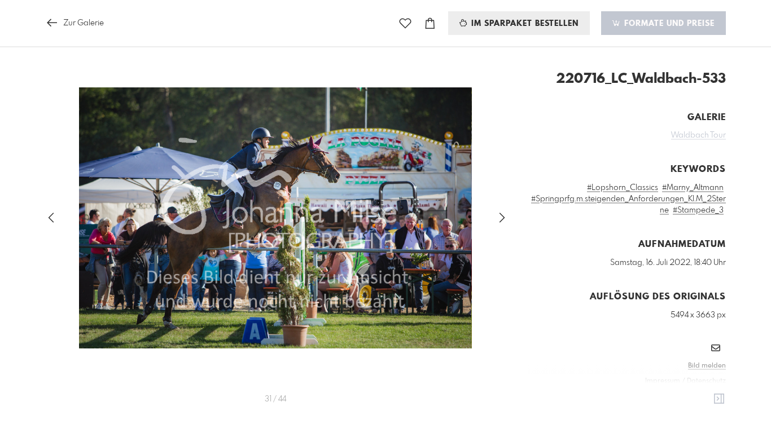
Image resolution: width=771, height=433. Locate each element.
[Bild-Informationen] (719, 399)
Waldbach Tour (698, 135)
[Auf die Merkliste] (405, 23)
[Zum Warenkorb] (430, 23)
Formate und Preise (668, 24)
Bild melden (707, 366)
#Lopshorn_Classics (622, 188)
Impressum (662, 381)
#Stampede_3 (698, 210)
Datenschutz (706, 381)
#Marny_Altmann (693, 188)
